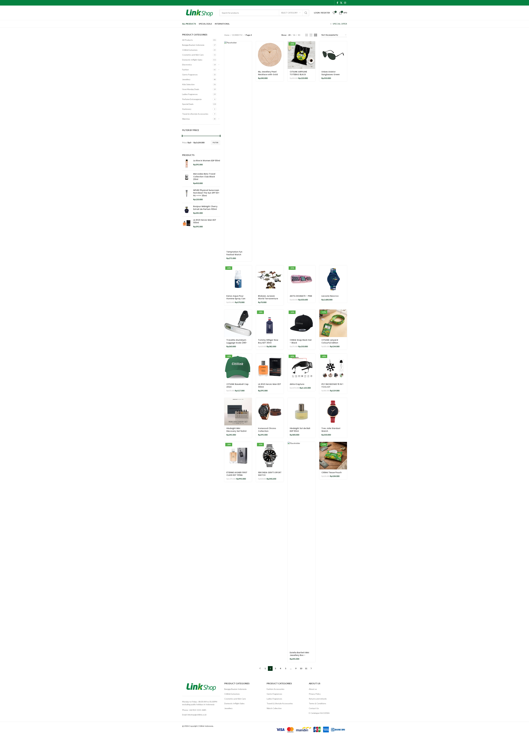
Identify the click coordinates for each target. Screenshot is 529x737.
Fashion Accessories (275, 689)
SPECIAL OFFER (340, 24)
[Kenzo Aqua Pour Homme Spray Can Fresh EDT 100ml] (238, 279)
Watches (186, 119)
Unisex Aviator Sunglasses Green (330, 73)
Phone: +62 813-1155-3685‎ (194, 710)
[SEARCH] (306, 13)
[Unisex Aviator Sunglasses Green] (333, 55)
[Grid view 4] (315, 35)
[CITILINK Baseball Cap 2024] (238, 367)
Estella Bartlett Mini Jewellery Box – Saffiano (299, 655)
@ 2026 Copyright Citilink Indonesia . (198, 726)
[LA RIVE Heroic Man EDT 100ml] (186, 223)
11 (306, 668)
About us (313, 689)
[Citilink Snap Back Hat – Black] (301, 323)
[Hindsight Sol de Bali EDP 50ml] (301, 411)
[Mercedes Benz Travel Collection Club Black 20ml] (186, 179)
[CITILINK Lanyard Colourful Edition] (333, 323)
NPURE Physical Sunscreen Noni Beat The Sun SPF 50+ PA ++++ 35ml (206, 193)
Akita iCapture (297, 384)
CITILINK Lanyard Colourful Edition (329, 341)
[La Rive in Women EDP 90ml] (186, 163)
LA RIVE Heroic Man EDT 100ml (204, 221)
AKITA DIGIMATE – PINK (301, 296)
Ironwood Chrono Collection (267, 429)
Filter (215, 142)
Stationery (186, 109)
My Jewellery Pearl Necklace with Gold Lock (268, 74)
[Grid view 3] (311, 35)
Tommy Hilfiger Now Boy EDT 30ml (268, 341)
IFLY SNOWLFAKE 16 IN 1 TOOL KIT (332, 385)
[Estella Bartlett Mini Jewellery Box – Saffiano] (301, 546)
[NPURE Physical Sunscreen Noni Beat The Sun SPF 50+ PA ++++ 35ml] (186, 195)
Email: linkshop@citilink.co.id (194, 714)
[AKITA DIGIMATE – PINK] (301, 279)
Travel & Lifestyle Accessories (195, 114)
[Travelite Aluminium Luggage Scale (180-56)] (238, 323)
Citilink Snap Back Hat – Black (301, 341)
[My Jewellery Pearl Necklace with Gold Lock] (270, 55)
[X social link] (341, 3)
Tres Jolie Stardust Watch (330, 429)
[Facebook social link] (337, 3)
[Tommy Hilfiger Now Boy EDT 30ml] (270, 323)
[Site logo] (199, 12)
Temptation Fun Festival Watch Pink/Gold (234, 254)
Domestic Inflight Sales (192, 60)
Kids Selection (188, 84)
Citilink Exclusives (189, 50)
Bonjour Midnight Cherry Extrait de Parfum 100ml (205, 208)
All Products (187, 40)
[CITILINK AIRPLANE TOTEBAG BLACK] (301, 55)
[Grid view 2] (306, 35)
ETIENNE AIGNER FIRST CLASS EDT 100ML (236, 474)
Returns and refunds (318, 699)
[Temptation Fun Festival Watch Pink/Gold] (238, 145)
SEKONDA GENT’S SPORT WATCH (269, 474)
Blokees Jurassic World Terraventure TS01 (268, 299)
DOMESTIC (237, 35)
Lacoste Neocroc (330, 296)
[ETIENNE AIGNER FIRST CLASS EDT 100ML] (238, 455)
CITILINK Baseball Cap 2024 (237, 385)
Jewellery (186, 79)
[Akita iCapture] (301, 367)
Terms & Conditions (317, 703)
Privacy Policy (315, 694)
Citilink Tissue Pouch (331, 472)
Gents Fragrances (190, 74)
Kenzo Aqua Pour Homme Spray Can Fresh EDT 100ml (235, 299)
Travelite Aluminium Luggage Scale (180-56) (236, 343)
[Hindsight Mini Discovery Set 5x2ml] (238, 411)
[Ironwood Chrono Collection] (270, 411)
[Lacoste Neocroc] (333, 279)
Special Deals (187, 104)
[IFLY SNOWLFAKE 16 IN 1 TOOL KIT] (333, 367)
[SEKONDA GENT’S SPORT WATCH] (270, 455)
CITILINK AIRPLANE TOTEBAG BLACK (298, 73)
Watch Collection (274, 708)
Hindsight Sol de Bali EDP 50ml (300, 429)
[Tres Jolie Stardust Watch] (333, 411)
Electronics (187, 64)
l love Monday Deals (190, 89)
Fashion (185, 69)
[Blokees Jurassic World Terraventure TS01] (270, 279)
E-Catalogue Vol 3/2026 (319, 713)
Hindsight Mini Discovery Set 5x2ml (236, 429)
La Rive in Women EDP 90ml (206, 160)
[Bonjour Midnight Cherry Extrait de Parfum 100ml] (186, 209)
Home (226, 35)
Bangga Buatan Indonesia (193, 45)
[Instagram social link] (345, 3)
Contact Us (314, 708)
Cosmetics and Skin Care (193, 55)
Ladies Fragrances (190, 94)
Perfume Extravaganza (192, 99)
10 (301, 668)
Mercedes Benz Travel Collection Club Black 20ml (204, 177)
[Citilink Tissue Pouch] (333, 455)
